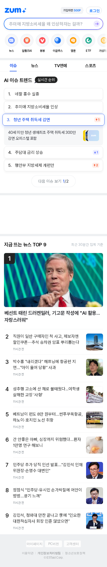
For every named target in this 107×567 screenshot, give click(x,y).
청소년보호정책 (75, 553)
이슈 (13, 65)
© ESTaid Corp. (53, 557)
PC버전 (53, 544)
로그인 (94, 11)
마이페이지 (34, 544)
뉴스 (34, 65)
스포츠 (90, 65)
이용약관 (27, 553)
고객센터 (72, 544)
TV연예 (60, 65)
